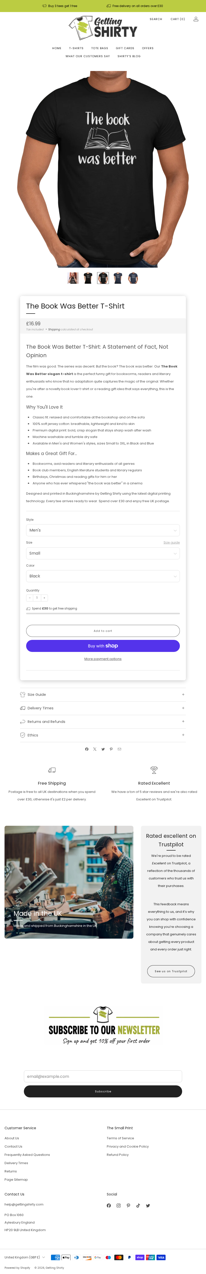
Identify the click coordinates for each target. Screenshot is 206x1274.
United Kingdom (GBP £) (22, 1257)
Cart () (178, 19)
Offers (148, 48)
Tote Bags (99, 48)
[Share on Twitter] (103, 749)
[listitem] (60, 6)
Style (30, 519)
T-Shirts (76, 48)
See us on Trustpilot (171, 971)
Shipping (54, 329)
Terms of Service (120, 1138)
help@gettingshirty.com (24, 1204)
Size (29, 542)
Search (156, 19)
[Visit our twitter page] (148, 1206)
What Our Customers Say (88, 56)
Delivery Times (16, 1163)
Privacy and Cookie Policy (128, 1146)
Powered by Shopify (17, 1268)
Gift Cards (125, 48)
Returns (11, 1171)
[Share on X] (94, 749)
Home (57, 48)
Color (30, 565)
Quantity (32, 590)
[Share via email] (119, 749)
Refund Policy (118, 1154)
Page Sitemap (16, 1179)
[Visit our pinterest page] (128, 1206)
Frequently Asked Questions (27, 1154)
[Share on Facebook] (86, 749)
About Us (12, 1138)
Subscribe (103, 1091)
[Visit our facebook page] (109, 1206)
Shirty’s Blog (129, 56)
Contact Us (13, 1146)
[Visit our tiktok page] (138, 1206)
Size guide (172, 542)
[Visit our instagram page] (118, 1206)
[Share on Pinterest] (111, 749)
